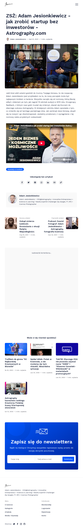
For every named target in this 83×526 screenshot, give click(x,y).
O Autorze (9, 505)
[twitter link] (14, 524)
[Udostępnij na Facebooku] (22, 182)
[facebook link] (17, 524)
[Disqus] (41, 279)
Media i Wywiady (11, 516)
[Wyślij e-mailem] (54, 182)
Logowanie (46, 508)
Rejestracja (46, 512)
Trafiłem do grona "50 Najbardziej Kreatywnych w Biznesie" (16, 363)
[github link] (24, 524)
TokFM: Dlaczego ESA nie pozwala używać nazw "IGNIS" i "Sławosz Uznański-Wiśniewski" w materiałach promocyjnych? (67, 366)
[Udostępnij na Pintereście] (35, 182)
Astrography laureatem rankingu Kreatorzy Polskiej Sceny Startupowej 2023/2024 (14, 403)
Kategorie (9, 508)
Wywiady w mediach (15, 169)
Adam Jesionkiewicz (18, 39)
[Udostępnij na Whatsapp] (41, 182)
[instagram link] (21, 524)
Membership (46, 505)
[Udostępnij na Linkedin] (48, 182)
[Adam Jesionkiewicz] (7, 39)
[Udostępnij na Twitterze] (29, 182)
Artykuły (8, 512)
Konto (44, 516)
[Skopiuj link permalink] (61, 182)
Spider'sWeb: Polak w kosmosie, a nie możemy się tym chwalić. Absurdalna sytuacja (41, 364)
